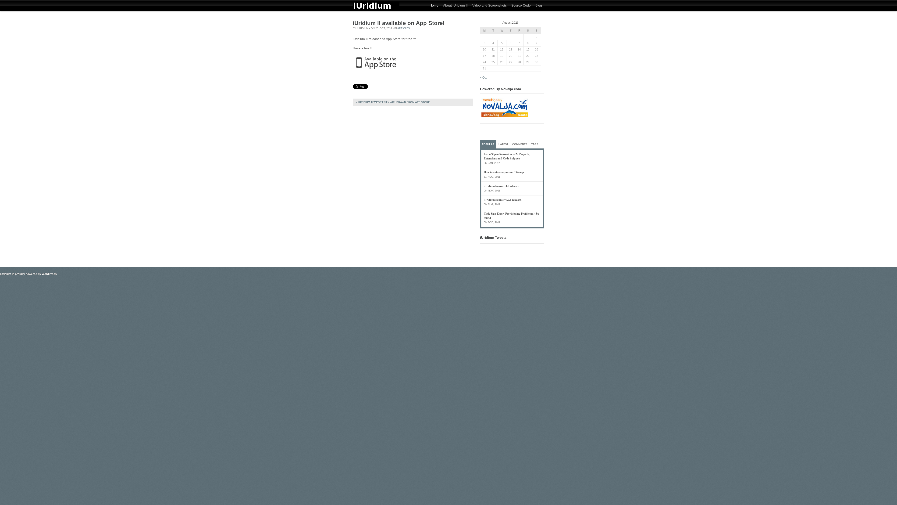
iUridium (362, 28)
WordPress (49, 274)
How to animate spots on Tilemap (504, 172)
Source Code (521, 5)
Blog (538, 5)
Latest (503, 144)
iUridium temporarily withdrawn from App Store (393, 102)
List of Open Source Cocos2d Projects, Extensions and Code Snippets (507, 156)
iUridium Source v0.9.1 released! (503, 200)
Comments (519, 144)
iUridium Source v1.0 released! (502, 186)
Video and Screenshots (489, 5)
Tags (534, 144)
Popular (488, 144)
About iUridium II (455, 5)
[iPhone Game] (376, 9)
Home (434, 5)
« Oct (483, 77)
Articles (403, 28)
